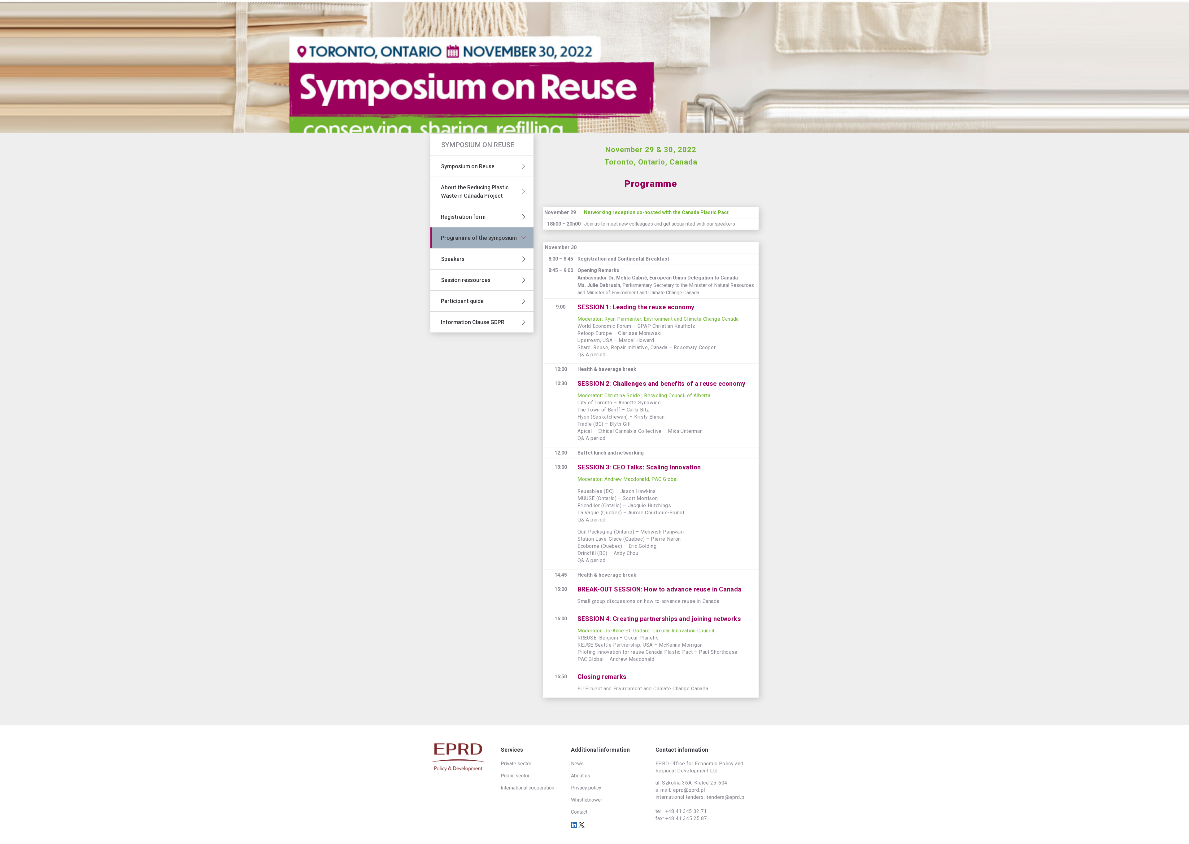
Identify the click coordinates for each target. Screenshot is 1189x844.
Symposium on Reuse (469, 166)
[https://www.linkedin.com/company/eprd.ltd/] (574, 824)
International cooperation (527, 788)
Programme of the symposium (479, 238)
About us (580, 776)
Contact (579, 812)
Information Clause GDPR (472, 322)
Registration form (463, 216)
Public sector (515, 776)
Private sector (516, 764)
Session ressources (465, 280)
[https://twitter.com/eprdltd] (581, 824)
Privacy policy (586, 788)
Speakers (452, 259)
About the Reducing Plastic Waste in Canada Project (475, 191)
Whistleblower (586, 800)
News (577, 764)
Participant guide (462, 301)
